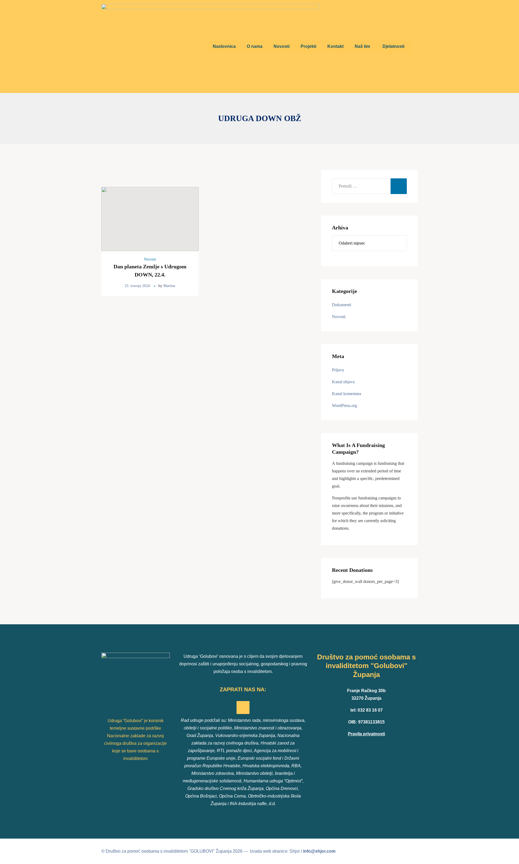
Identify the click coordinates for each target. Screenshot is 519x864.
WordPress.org (344, 405)
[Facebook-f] (243, 707)
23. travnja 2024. (138, 286)
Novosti (150, 259)
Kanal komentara (346, 393)
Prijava (338, 370)
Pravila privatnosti (366, 734)
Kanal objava (343, 381)
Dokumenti (341, 304)
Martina (169, 286)
